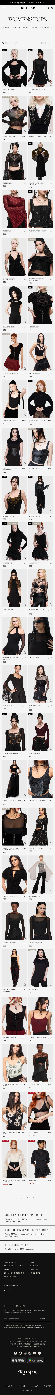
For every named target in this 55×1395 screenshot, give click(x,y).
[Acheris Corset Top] (14, 921)
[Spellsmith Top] (40, 636)
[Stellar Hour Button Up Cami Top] (14, 1111)
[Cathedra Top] (14, 161)
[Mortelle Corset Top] (14, 732)
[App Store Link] (18, 1360)
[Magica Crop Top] (40, 352)
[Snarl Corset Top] (14, 495)
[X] (39, 1353)
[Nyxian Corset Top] (40, 447)
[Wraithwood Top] (40, 1111)
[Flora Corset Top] (14, 399)
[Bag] (52, 8)
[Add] (24, 84)
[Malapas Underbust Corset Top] (14, 447)
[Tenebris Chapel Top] (40, 827)
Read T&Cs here (38, 1327)
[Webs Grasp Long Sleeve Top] (40, 588)
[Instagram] (15, 1353)
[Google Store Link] (35, 1360)
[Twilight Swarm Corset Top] (40, 209)
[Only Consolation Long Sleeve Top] (14, 636)
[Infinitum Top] (14, 541)
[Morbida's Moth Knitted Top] (40, 399)
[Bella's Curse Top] (40, 495)
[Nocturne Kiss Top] (14, 1016)
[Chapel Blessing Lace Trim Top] (14, 779)
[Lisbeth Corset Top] (40, 921)
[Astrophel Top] (14, 588)
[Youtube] (34, 1353)
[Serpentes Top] (40, 305)
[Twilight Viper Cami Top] (40, 1016)
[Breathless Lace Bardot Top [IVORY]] (14, 1159)
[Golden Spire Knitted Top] (40, 115)
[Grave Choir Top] (40, 874)
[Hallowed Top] (40, 968)
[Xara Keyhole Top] (14, 305)
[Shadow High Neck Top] (40, 68)
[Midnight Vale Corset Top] (40, 779)
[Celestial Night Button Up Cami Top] (14, 1063)
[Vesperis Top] (14, 684)
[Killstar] (27, 1372)
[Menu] (3, 8)
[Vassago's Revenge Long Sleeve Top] (40, 161)
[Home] (27, 8)
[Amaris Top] (40, 1159)
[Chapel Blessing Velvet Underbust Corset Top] (14, 827)
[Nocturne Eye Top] (14, 257)
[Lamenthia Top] (40, 1063)
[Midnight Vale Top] (14, 874)
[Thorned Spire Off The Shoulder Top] (40, 257)
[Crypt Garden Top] (14, 115)
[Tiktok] (20, 1353)
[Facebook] (29, 1353)
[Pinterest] (25, 1353)
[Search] (47, 8)
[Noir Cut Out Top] (14, 68)
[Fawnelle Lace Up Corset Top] (14, 968)
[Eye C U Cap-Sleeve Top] (14, 352)
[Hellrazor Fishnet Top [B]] (40, 684)
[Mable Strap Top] (40, 541)
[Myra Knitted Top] (40, 732)
